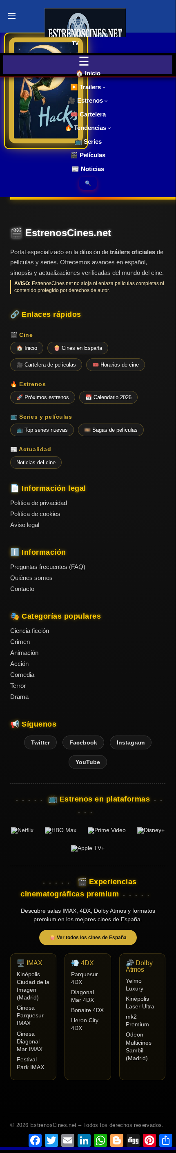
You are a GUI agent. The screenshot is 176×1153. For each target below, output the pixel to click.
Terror (18, 685)
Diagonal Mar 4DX (82, 996)
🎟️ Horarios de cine (115, 365)
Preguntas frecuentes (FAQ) (47, 566)
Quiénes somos (31, 577)
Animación (24, 652)
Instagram (131, 742)
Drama (19, 696)
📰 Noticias (87, 168)
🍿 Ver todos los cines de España (88, 937)
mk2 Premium (137, 1021)
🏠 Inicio (88, 73)
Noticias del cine (36, 462)
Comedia (22, 674)
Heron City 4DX (84, 1024)
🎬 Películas (87, 155)
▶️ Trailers (86, 86)
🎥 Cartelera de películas (46, 365)
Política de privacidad (38, 502)
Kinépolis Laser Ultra (140, 1003)
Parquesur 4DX (84, 978)
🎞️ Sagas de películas (111, 430)
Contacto (22, 588)
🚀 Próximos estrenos (42, 397)
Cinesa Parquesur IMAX (30, 1015)
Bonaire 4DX (87, 1010)
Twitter (40, 742)
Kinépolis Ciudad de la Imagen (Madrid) (33, 986)
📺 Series (88, 141)
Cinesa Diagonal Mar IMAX (29, 1041)
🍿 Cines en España (77, 348)
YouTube (88, 762)
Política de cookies (35, 513)
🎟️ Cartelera (88, 114)
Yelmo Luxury (134, 985)
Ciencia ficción (29, 630)
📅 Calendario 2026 (108, 397)
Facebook (83, 742)
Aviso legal (24, 524)
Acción (19, 663)
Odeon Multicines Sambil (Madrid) (138, 1046)
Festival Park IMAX (30, 1063)
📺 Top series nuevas (42, 430)
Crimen (20, 641)
